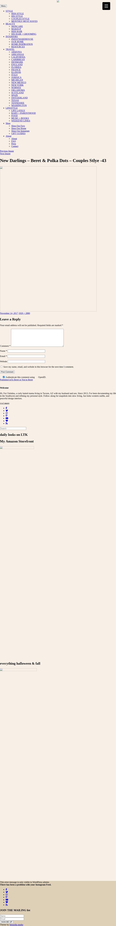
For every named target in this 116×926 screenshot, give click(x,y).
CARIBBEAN (18, 59)
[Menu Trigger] (106, 6)
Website (3, 361)
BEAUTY (10, 24)
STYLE (9, 11)
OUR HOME (17, 41)
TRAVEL (10, 49)
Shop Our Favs (18, 126)
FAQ (13, 141)
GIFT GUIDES (18, 133)
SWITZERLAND (19, 98)
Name (3, 351)
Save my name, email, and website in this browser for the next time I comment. (38, 367)
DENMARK (17, 62)
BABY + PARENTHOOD (23, 113)
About (8, 136)
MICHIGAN (17, 80)
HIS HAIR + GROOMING (23, 34)
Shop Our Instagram (20, 131)
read (4, 403)
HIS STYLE (17, 16)
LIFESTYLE (12, 108)
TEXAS (15, 100)
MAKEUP (16, 29)
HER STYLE (17, 13)
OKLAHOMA (18, 90)
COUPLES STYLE (20, 18)
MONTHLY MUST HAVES (24, 21)
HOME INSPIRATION (22, 44)
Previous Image (7, 151)
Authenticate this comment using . (25, 377)
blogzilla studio (16, 924)
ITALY (14, 75)
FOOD (14, 115)
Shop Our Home (18, 128)
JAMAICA (16, 77)
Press (13, 143)
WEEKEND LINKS (20, 121)
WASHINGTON (19, 105)
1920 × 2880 (24, 313)
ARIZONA (16, 52)
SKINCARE (17, 26)
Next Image (5, 153)
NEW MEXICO (18, 82)
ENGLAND (17, 64)
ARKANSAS (17, 54)
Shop (8, 123)
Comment (5, 346)
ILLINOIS (16, 72)
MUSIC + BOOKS (20, 118)
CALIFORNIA (18, 57)
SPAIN (14, 95)
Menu (3, 6)
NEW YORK (17, 85)
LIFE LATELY (18, 110)
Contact (14, 146)
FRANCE (16, 69)
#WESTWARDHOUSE (22, 39)
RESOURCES (18, 47)
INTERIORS (12, 36)
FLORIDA (16, 67)
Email (3, 356)
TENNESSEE (17, 103)
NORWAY (16, 87)
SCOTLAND (17, 92)
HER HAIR (16, 31)
